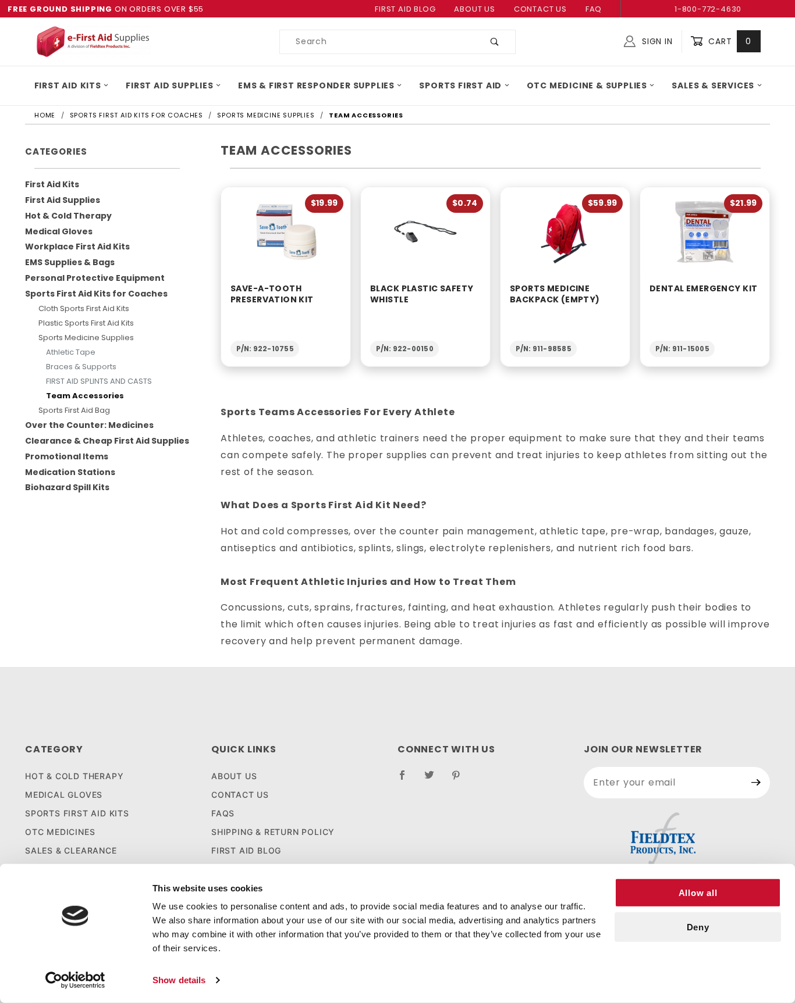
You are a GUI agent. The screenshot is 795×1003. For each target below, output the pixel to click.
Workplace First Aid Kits (77, 246)
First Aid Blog (405, 9)
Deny (698, 927)
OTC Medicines (60, 832)
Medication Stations (70, 472)
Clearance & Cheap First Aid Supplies (107, 441)
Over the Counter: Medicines (89, 425)
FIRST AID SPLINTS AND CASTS (99, 381)
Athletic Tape (70, 352)
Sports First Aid (460, 85)
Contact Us (540, 9)
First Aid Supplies (169, 85)
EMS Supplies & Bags (70, 262)
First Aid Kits (67, 85)
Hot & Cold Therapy (68, 216)
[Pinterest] (460, 779)
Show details (178, 980)
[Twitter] (434, 779)
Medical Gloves (59, 231)
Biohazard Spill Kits (67, 487)
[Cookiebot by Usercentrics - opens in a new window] (75, 980)
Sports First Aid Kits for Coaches (96, 293)
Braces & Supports (81, 366)
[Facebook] (407, 779)
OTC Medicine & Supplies (587, 85)
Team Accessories (85, 395)
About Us (474, 9)
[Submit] (756, 782)
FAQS (223, 813)
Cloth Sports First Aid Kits (83, 308)
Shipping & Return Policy (273, 832)
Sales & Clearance (71, 850)
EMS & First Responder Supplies (316, 85)
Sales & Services (713, 85)
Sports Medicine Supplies (86, 337)
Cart (728, 41)
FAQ (593, 9)
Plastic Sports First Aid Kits (86, 323)
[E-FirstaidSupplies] (92, 41)
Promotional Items (66, 456)
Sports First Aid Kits (77, 813)
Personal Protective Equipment (95, 278)
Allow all (698, 893)
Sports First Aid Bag (74, 410)
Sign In (655, 41)
